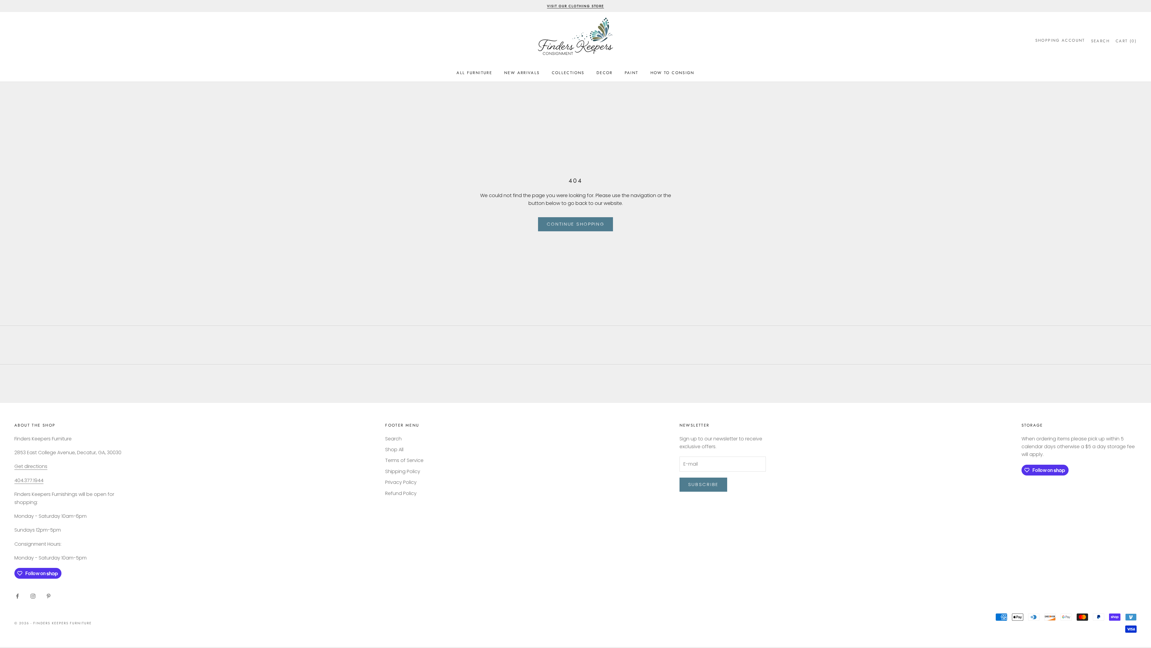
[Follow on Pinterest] (49, 596)
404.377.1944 (28, 480)
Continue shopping (576, 224)
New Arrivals (522, 73)
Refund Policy (401, 493)
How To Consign (672, 73)
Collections (568, 73)
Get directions (30, 466)
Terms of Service (404, 460)
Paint (631, 73)
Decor (604, 73)
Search (393, 438)
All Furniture (474, 73)
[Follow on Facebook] (17, 596)
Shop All (394, 449)
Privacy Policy (401, 482)
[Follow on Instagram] (33, 596)
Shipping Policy (402, 471)
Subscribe (703, 484)
